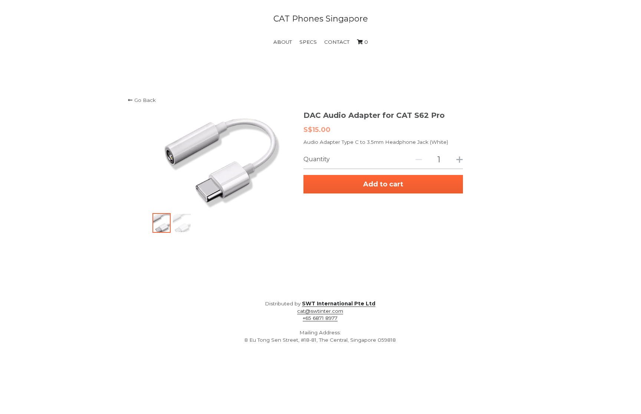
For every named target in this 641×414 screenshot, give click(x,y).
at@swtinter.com (321, 311)
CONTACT (336, 42)
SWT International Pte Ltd (338, 304)
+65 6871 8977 (320, 318)
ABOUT (282, 42)
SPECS (308, 42)
